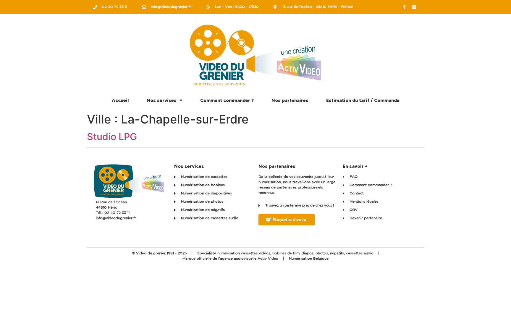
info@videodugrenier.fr (116, 218)
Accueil (120, 100)
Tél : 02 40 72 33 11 (113, 212)
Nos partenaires (289, 100)
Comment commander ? (227, 100)
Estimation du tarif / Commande (363, 100)
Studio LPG (112, 136)
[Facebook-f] (404, 7)
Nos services (162, 100)
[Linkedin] (414, 7)
